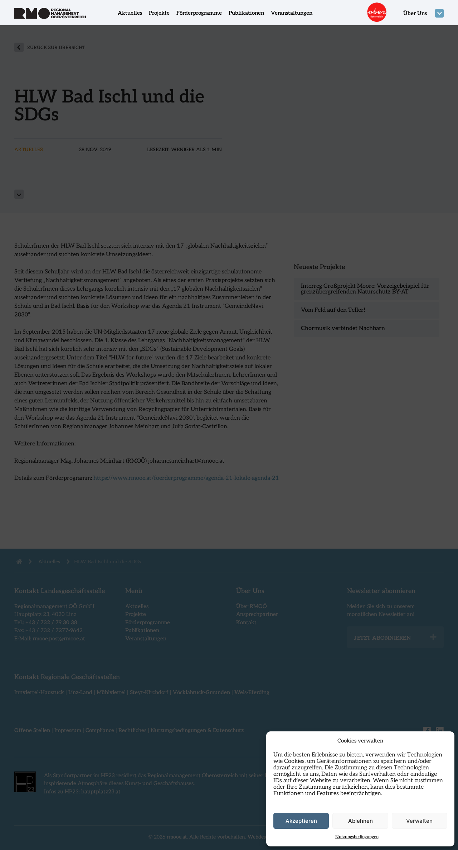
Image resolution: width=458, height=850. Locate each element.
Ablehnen (360, 820)
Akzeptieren (301, 820)
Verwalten (419, 820)
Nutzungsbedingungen (357, 837)
